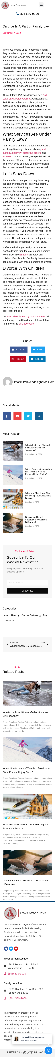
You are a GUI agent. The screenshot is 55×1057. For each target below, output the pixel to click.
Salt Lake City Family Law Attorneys (26, 316)
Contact (7, 621)
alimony (23, 254)
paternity (16, 153)
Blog (45, 615)
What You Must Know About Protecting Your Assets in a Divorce (38, 495)
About (13, 615)
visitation (7, 156)
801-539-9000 (26, 323)
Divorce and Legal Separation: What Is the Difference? (36, 519)
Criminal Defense (29, 615)
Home (5, 615)
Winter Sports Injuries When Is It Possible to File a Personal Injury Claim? (38, 471)
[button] (41, 4)
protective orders (32, 153)
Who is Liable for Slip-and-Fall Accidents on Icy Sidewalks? (37, 447)
